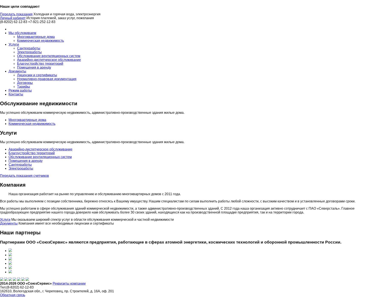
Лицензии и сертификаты (37, 75)
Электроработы (29, 52)
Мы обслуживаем (22, 33)
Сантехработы (28, 48)
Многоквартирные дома (36, 37)
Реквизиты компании (69, 283)
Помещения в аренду (34, 67)
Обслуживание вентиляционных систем (48, 56)
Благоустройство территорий (40, 63)
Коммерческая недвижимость (40, 40)
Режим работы (20, 90)
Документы (17, 71)
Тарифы (23, 86)
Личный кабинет (13, 18)
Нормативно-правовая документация (46, 79)
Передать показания (16, 14)
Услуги (14, 44)
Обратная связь (12, 295)
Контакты (16, 94)
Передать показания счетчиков (24, 175)
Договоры (25, 83)
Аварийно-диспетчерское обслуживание (49, 60)
